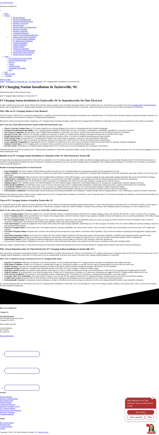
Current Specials (14, 66)
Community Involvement (17, 68)
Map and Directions (7, 336)
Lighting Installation (7, 414)
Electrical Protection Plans (17, 60)
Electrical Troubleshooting (9, 399)
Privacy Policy (43, 432)
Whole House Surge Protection (10, 410)
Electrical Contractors (7, 412)
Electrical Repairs (6, 397)
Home (6, 14)
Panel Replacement (6, 401)
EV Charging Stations (7, 408)
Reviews (12, 62)
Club (6, 72)
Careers (11, 64)
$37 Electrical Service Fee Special (20, 58)
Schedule (9, 76)
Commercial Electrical (7, 404)
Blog (10, 70)
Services (7, 16)
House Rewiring (5, 403)
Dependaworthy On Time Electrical (144, 105)
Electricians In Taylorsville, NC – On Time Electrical (24, 82)
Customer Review (6, 427)
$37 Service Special (7, 423)
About (6, 56)
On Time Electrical (6, 3)
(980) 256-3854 (9, 74)
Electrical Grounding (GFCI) (10, 406)
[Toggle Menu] (1, 10)
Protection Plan (5, 425)
